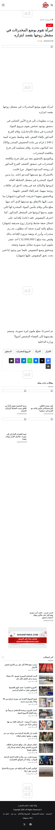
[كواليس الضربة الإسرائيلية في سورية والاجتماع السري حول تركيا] (46, 772)
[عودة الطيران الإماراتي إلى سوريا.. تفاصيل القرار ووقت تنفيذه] (14, 425)
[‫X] (42, 360)
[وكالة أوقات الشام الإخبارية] (45, 5)
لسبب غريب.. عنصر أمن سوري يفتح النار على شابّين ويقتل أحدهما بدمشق (41, 615)
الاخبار (42, 20)
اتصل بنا (6, 814)
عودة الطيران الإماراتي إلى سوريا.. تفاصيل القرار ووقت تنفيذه (15, 436)
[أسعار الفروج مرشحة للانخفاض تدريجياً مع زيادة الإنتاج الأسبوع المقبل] (46, 714)
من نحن (13, 814)
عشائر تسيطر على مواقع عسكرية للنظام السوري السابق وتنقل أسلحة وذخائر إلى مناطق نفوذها (22, 747)
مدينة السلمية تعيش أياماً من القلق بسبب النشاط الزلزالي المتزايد (15, 408)
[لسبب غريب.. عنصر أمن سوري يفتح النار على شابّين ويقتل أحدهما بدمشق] (41, 514)
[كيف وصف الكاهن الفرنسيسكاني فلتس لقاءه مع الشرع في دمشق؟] (41, 396)
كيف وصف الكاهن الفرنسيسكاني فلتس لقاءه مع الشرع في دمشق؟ (42, 408)
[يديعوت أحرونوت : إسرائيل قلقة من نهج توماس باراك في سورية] (46, 725)
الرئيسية (48, 20)
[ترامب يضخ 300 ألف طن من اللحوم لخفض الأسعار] (46, 668)
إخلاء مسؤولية (27, 818)
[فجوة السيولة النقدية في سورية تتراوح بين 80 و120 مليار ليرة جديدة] (46, 702)
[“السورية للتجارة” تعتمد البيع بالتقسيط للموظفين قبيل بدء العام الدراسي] (46, 691)
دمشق (7, 351)
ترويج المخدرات (22, 351)
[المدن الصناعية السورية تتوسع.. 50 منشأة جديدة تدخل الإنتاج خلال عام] (46, 679)
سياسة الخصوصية (38, 814)
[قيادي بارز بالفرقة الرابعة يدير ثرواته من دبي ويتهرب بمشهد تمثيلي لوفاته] (46, 736)
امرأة (37, 351)
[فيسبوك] (48, 360)
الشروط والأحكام (24, 814)
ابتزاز (48, 351)
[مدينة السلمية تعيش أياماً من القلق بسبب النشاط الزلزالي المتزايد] (14, 396)
